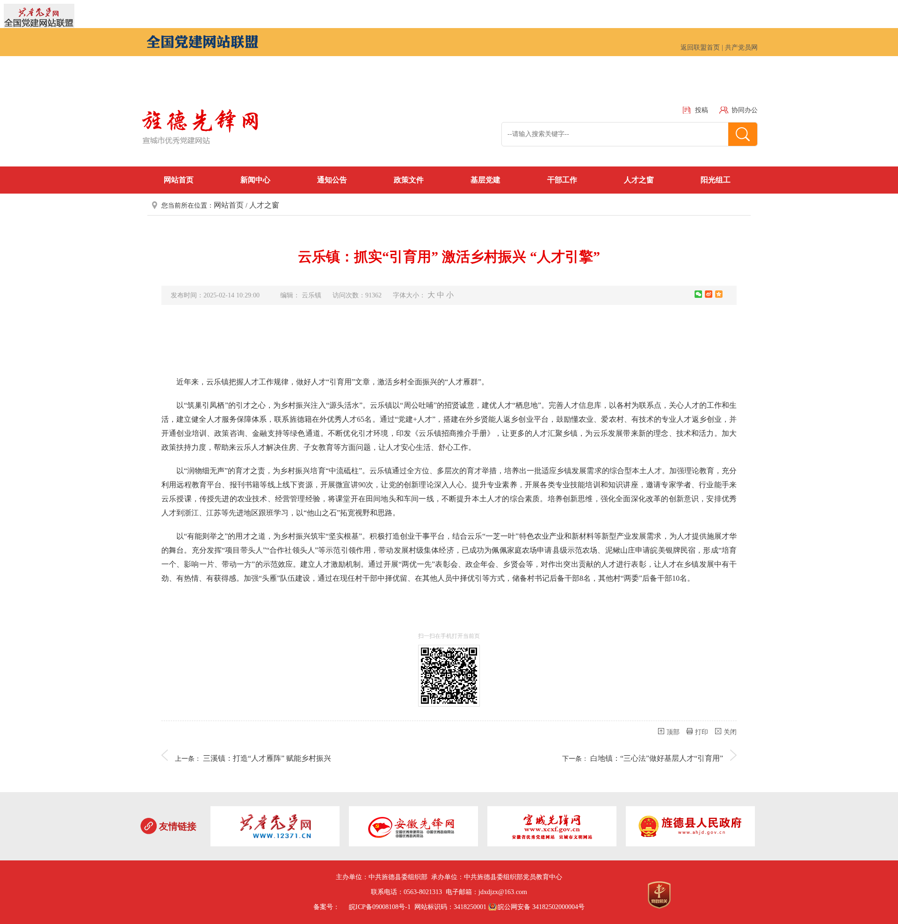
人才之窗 (639, 180)
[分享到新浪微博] (708, 294)
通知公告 (332, 180)
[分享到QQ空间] (719, 294)
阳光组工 (716, 180)
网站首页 (179, 180)
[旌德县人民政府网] (690, 828)
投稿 (701, 110)
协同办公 (744, 110)
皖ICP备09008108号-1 (380, 906)
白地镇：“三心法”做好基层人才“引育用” (656, 758)
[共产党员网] (275, 828)
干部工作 (562, 180)
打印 (701, 732)
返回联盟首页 (700, 47)
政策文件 (409, 180)
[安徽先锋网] (413, 828)
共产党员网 (741, 47)
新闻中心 (255, 180)
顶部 (673, 732)
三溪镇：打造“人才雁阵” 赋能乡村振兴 (267, 758)
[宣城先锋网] (551, 828)
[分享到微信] (698, 294)
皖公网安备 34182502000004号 (541, 906)
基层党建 (485, 180)
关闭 (730, 732)
